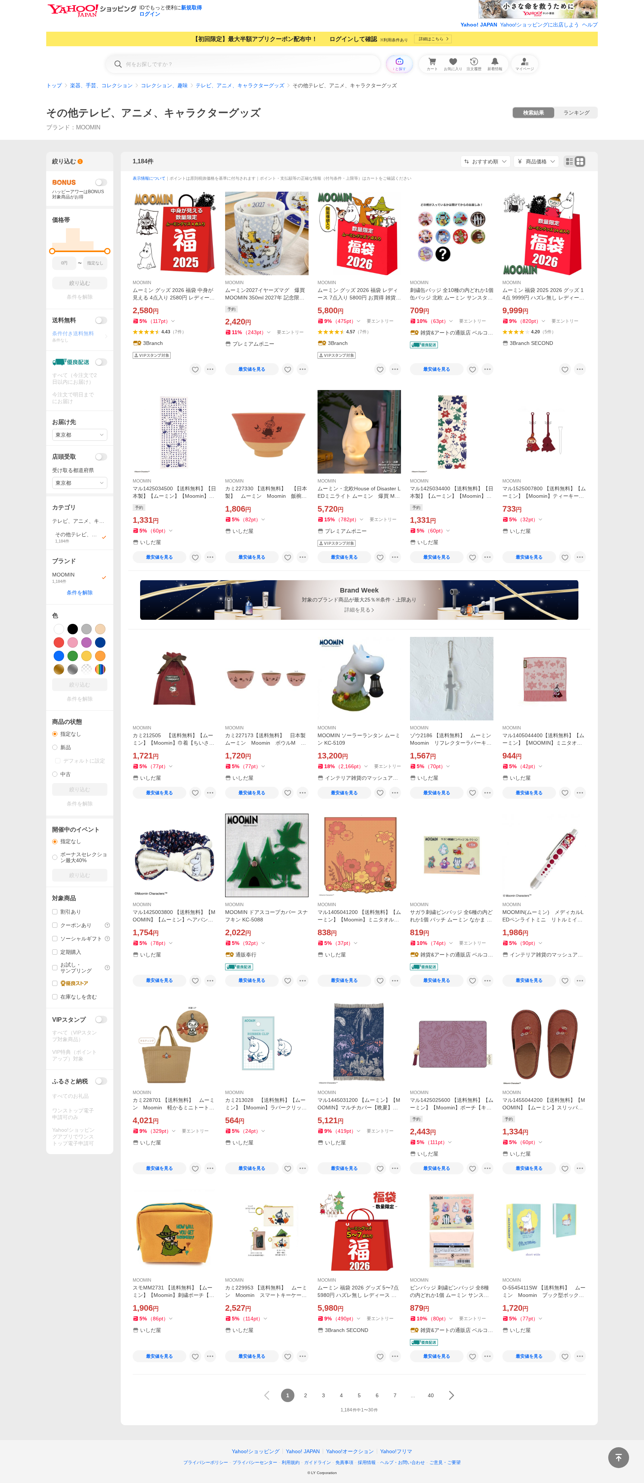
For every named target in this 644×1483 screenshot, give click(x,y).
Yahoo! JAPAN (479, 25)
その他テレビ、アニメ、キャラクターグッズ (153, 113)
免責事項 (344, 1462)
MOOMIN (142, 282)
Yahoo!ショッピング (256, 1451)
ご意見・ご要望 (445, 1462)
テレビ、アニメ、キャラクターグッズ (240, 85)
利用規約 (291, 1462)
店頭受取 (64, 456)
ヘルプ (590, 25)
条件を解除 (80, 593)
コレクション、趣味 (164, 85)
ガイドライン (317, 1462)
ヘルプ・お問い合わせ (402, 1462)
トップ (54, 85)
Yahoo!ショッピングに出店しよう (539, 25)
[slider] (52, 251)
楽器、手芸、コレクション (101, 85)
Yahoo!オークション (350, 1451)
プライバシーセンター (255, 1462)
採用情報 (367, 1462)
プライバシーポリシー (205, 1462)
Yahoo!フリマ (396, 1451)
